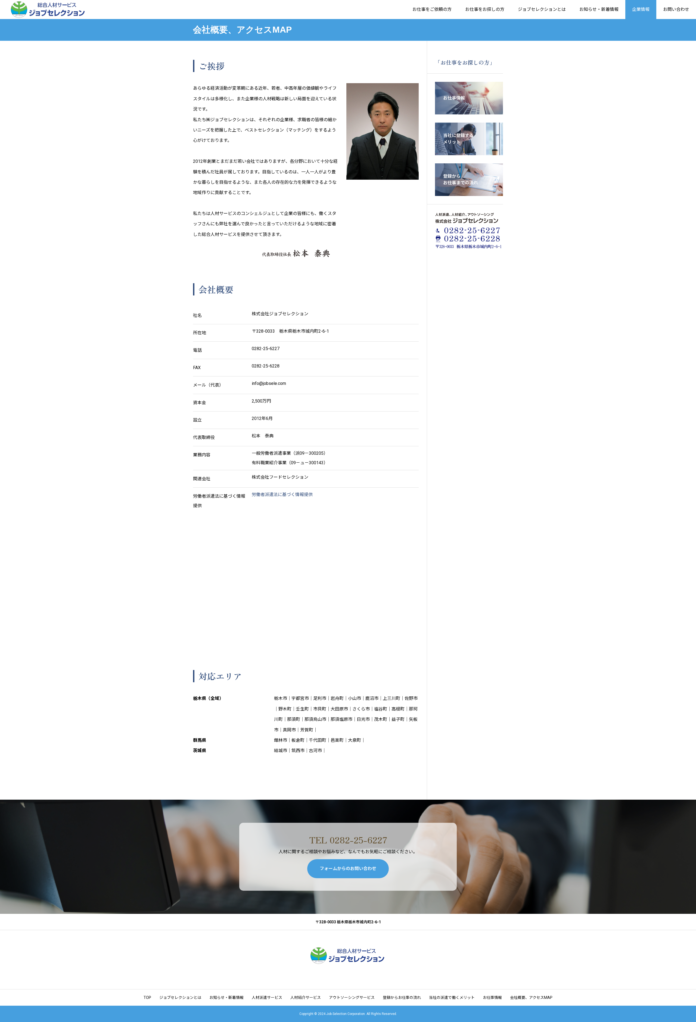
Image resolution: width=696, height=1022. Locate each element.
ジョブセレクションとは (542, 9)
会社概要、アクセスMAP (531, 997)
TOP (147, 997)
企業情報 (641, 9)
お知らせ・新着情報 (599, 9)
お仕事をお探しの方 (484, 9)
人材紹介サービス (305, 997)
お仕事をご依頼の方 (432, 9)
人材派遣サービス (267, 997)
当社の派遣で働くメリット (452, 997)
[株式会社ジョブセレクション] (48, 10)
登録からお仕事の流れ (402, 997)
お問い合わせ (676, 9)
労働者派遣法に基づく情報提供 (282, 494)
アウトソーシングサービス (352, 997)
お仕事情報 (492, 997)
